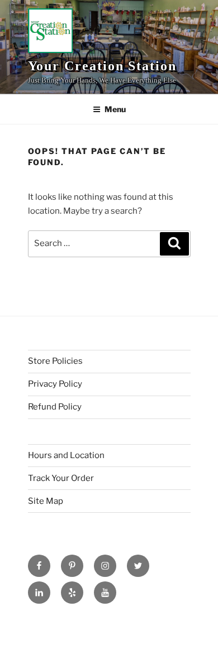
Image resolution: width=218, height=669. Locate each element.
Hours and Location (66, 455)
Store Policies (55, 361)
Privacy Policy (55, 384)
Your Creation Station (102, 66)
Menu (115, 109)
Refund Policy (55, 407)
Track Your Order (61, 478)
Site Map (45, 501)
